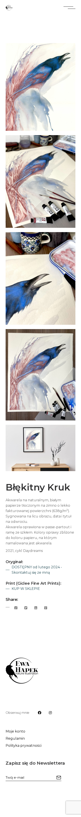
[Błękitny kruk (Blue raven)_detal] (40, 278)
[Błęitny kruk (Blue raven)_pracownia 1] (40, 375)
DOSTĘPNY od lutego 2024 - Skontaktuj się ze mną (37, 570)
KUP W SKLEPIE (26, 589)
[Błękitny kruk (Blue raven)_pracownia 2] (40, 181)
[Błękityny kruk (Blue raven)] (40, 87)
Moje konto (15, 731)
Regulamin (15, 738)
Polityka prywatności (23, 746)
